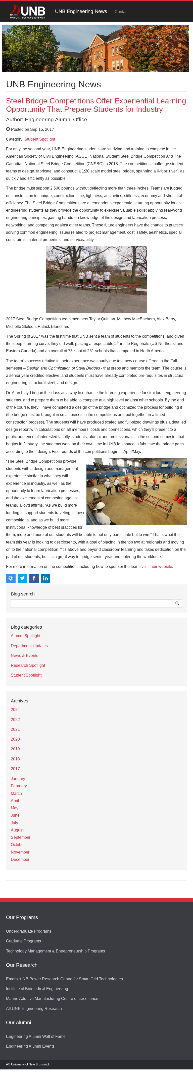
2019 (15, 749)
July (14, 823)
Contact (121, 12)
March (16, 793)
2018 (15, 759)
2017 (15, 769)
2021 (15, 729)
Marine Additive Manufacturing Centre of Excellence (52, 998)
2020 (15, 739)
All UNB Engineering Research (34, 1008)
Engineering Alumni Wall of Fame (36, 1036)
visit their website (156, 566)
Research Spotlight (28, 665)
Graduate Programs (23, 941)
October (18, 845)
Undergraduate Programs (28, 931)
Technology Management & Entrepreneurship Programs (55, 951)
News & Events (24, 655)
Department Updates (29, 646)
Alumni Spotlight (25, 636)
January (18, 778)
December (20, 859)
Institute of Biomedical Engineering (37, 989)
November (20, 852)
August (17, 830)
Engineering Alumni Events (30, 1046)
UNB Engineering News (81, 11)
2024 (15, 709)
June (15, 815)
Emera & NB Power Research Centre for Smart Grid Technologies (64, 979)
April (15, 801)
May (14, 808)
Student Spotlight (39, 139)
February (19, 786)
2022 (15, 719)
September (20, 837)
